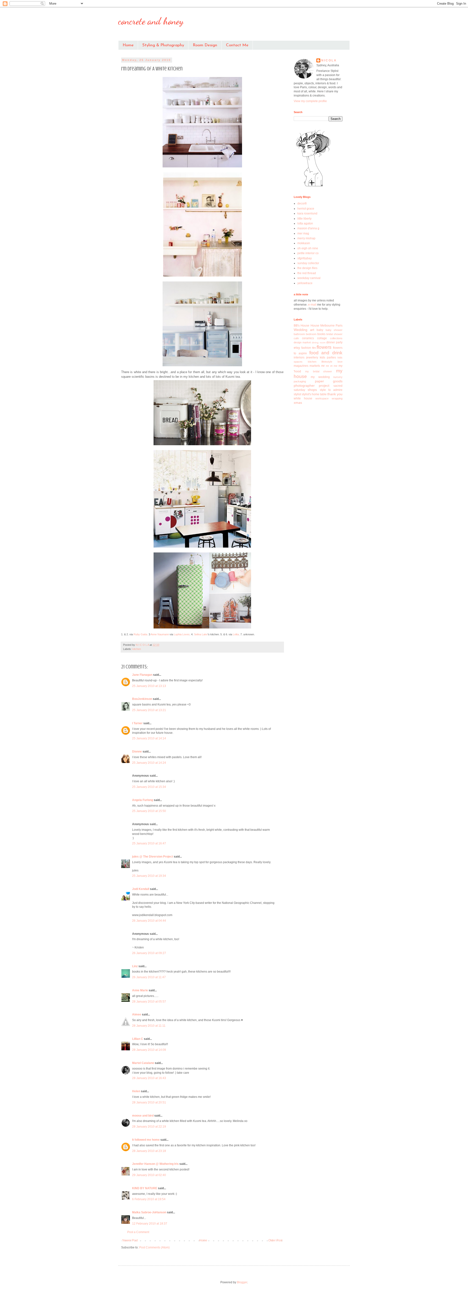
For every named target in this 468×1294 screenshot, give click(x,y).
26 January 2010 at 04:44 (149, 920)
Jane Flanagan (142, 674)
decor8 (302, 203)
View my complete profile (310, 101)
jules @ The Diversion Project (152, 856)
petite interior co (308, 253)
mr (323, 365)
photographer (304, 385)
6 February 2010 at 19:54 (149, 1199)
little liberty (304, 218)
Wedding (300, 330)
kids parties (328, 357)
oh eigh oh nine (307, 248)
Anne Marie (140, 990)
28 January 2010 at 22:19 (149, 1126)
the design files (307, 268)
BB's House (301, 325)
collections (336, 338)
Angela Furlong (142, 800)
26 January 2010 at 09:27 (149, 953)
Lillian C (137, 1039)
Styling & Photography (163, 45)
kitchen (136, 648)
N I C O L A (328, 60)
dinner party (334, 342)
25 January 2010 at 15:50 (149, 811)
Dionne (137, 751)
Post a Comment (138, 1232)
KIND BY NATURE (144, 1188)
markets (315, 365)
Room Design (205, 45)
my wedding (320, 377)
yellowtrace (304, 283)
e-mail (312, 304)
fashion (306, 347)
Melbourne (327, 325)
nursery (337, 377)
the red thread (306, 273)
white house (303, 398)
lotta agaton (305, 223)
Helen (136, 1091)
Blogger (242, 1282)
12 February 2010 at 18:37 (149, 1223)
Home (128, 45)
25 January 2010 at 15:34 (149, 787)
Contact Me (237, 45)
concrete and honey (151, 21)
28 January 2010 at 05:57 (149, 1001)
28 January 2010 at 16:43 (149, 1078)
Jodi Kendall (140, 889)
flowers (324, 347)
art (312, 330)
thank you (334, 394)
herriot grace (305, 208)
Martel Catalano (143, 1063)
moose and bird (143, 1115)
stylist (297, 394)
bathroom (299, 334)
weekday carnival (309, 278)
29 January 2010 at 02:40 (149, 1175)
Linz (135, 966)
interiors (299, 357)
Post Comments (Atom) (154, 1247)
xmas (298, 403)
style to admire (331, 390)
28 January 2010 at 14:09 (149, 1050)
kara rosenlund (307, 213)
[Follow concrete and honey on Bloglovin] (313, 186)
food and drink (326, 352)
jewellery (312, 357)
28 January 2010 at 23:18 (149, 1151)
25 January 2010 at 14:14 (149, 738)
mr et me (331, 365)
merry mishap (306, 238)
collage (322, 338)
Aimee (136, 1014)
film (314, 347)
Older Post (275, 1240)
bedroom (311, 334)
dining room (318, 342)
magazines (301, 365)
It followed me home (146, 1139)
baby (320, 330)
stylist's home (310, 394)
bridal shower (334, 334)
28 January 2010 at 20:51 (149, 1102)
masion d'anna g (308, 228)
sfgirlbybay (304, 258)
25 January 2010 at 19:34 (149, 876)
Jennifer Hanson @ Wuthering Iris (155, 1164)
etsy (297, 347)
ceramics (308, 338)
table (323, 394)
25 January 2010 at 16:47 (149, 843)
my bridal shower (318, 371)
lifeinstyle (327, 361)
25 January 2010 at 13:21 (149, 710)
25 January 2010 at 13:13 (149, 686)
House (315, 325)
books (321, 334)
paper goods (329, 381)
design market (302, 342)
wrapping (337, 398)
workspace (322, 398)
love (340, 361)
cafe (296, 338)
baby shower (334, 329)
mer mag (303, 233)
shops (312, 390)
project (324, 385)
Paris (339, 325)
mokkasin (303, 243)
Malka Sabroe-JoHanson (149, 1212)
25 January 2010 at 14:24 (149, 762)
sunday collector (308, 263)
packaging (300, 381)
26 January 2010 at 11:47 (149, 977)
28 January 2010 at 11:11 (149, 1025)
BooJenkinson (142, 699)
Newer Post (130, 1240)
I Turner (137, 723)
